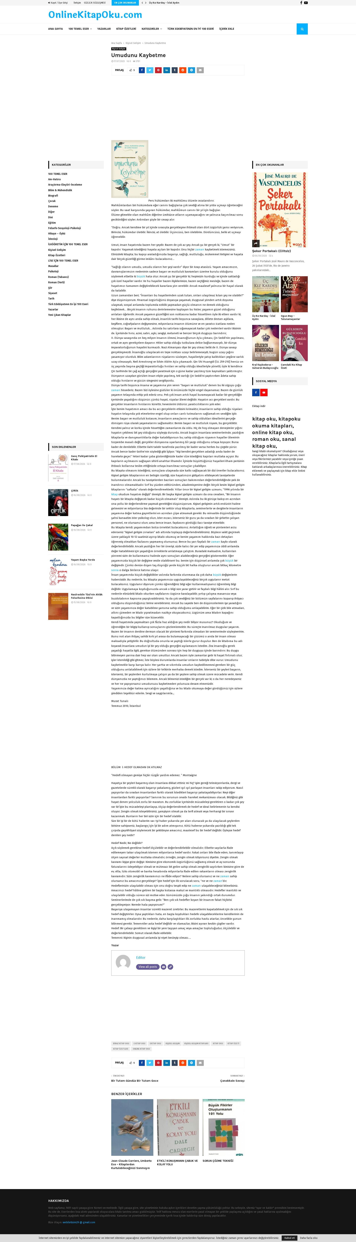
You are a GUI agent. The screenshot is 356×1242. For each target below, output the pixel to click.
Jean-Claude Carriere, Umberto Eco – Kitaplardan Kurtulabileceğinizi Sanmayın (131, 1164)
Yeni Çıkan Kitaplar (59, 315)
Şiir (50, 287)
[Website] (170, 967)
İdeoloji (53, 239)
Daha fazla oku (308, 1238)
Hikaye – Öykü (56, 233)
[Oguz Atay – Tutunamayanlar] (294, 294)
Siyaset (52, 293)
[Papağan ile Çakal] (58, 537)
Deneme (53, 206)
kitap (114, 494)
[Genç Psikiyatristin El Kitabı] (58, 468)
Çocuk (51, 201)
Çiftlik (74, 490)
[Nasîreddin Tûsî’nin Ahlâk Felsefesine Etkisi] (58, 606)
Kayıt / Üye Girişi (59, 2)
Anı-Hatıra (54, 179)
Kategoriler (150, 29)
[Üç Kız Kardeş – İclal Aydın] (265, 294)
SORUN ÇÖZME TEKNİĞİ (218, 1160)
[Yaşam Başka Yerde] (58, 571)
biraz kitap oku (121, 1043)
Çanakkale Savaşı (232, 1080)
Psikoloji (53, 271)
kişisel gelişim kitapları (196, 1043)
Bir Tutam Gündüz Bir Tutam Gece (134, 1080)
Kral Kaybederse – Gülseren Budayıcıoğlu (265, 366)
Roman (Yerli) (56, 282)
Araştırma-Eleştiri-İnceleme (65, 184)
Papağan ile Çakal (82, 525)
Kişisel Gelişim (118, 49)
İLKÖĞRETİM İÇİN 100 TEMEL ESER (68, 244)
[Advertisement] (178, 109)
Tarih (51, 298)
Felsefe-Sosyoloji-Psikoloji (64, 228)
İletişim (77, 2)
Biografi (53, 195)
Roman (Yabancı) (58, 277)
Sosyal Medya (266, 381)
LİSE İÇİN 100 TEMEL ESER (63, 260)
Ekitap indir (259, 406)
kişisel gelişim (173, 1043)
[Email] (163, 967)
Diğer (51, 211)
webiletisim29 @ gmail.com (79, 1222)
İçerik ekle (226, 29)
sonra (115, 570)
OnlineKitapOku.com (95, 15)
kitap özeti (233, 1043)
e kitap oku (139, 1043)
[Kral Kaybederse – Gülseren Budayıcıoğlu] (265, 343)
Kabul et (289, 1238)
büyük (141, 276)
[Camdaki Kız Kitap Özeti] (294, 343)
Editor (140, 958)
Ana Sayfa (55, 29)
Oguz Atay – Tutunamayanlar (166, 2)
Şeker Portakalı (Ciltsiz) (271, 251)
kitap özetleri (120, 1049)
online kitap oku (141, 1049)
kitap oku (218, 1043)
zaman (199, 249)
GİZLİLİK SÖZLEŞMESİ (95, 2)
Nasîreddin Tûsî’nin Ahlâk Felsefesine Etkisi (87, 596)
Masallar (53, 266)
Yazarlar (104, 29)
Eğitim (52, 222)
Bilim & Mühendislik (60, 190)
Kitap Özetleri (126, 29)
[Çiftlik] (58, 502)
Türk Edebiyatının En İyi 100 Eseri (190, 29)
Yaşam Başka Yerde (83, 559)
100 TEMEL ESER (78, 29)
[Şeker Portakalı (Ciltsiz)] (280, 209)
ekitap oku (155, 1043)
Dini (50, 217)
